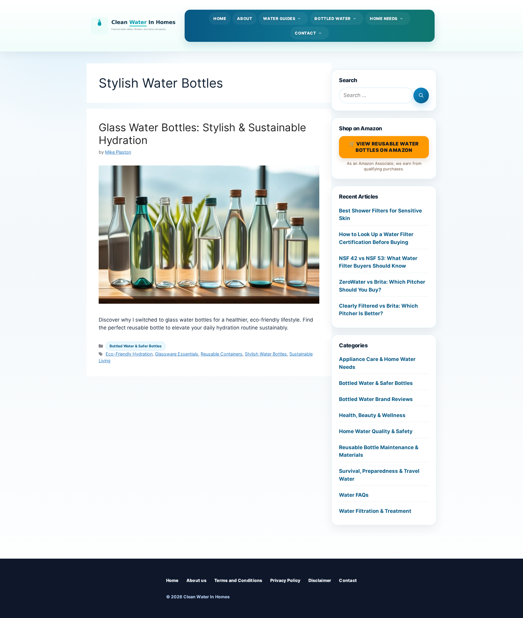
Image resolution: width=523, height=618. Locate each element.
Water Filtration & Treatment (375, 511)
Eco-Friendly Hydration (129, 353)
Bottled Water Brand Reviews (376, 399)
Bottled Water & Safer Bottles (136, 346)
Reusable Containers (221, 353)
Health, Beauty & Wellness (372, 415)
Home (219, 18)
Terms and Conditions (238, 580)
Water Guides (279, 18)
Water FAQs (354, 495)
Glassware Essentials (176, 353)
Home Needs (384, 18)
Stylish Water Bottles (266, 353)
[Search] (421, 95)
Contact (305, 33)
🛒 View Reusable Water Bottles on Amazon (384, 147)
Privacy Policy (285, 580)
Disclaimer (319, 580)
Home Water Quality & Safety (376, 431)
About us (196, 580)
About (244, 18)
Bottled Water (332, 18)
